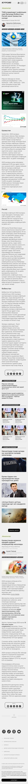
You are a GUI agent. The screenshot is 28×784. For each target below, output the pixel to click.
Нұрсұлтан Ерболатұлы (13, 23)
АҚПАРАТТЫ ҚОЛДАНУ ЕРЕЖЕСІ (12, 754)
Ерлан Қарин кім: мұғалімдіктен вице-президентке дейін (11, 479)
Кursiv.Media (15, 594)
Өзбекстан (17, 29)
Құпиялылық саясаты (10, 741)
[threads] (14, 731)
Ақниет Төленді (11, 551)
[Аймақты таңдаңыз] (18, 3)
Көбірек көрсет (14, 530)
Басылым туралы (9, 738)
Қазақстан (11, 29)
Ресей (22, 29)
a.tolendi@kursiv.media (11, 554)
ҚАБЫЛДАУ (14, 780)
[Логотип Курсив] (6, 2)
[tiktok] (9, 731)
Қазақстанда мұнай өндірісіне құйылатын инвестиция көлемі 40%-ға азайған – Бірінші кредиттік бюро (13, 395)
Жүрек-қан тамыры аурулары (9, 557)
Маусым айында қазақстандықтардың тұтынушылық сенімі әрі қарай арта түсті (13, 386)
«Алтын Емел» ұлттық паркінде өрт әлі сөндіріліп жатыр (13, 504)
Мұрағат (6, 744)
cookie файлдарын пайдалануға (18, 775)
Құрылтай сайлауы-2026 (10, 758)
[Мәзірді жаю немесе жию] (25, 3)
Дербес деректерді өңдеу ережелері (14, 748)
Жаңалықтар (6, 8)
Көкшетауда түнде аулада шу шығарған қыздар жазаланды (13, 453)
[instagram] (4, 731)
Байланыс (7, 751)
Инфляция (4, 29)
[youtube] (19, 731)
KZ (22, 3)
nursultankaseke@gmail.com (12, 26)
